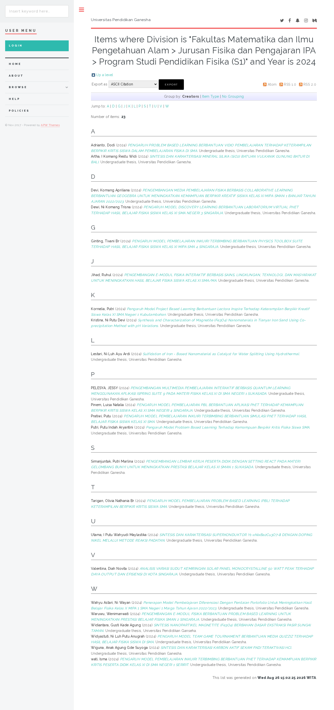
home (15, 64)
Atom (272, 84)
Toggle (81, 9)
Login (16, 45)
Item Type (210, 96)
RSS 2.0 (309, 84)
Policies (19, 110)
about (16, 75)
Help (14, 99)
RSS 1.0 (290, 84)
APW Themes (50, 125)
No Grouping (233, 96)
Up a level (104, 75)
